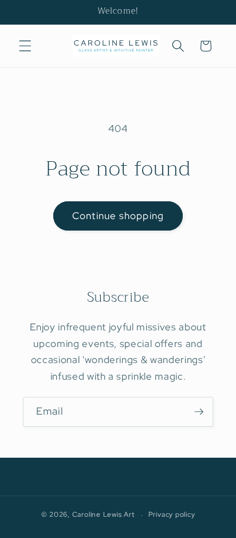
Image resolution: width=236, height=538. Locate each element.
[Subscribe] (199, 412)
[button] (25, 46)
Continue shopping (118, 215)
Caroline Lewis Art (103, 515)
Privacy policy (171, 514)
